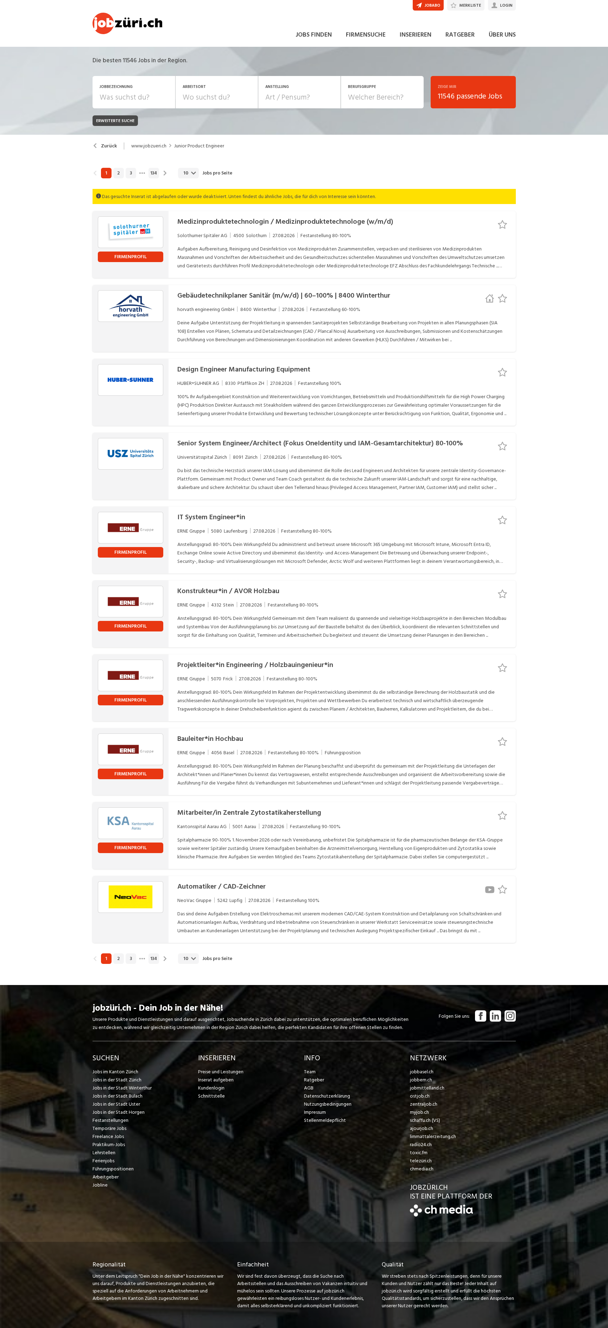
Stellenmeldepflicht (325, 1120)
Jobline (100, 1185)
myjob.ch (419, 1112)
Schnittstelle (211, 1096)
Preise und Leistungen (220, 1072)
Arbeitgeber (106, 1177)
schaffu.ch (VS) (425, 1120)
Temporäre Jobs (109, 1128)
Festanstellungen (110, 1120)
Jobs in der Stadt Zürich (117, 1080)
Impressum (315, 1112)
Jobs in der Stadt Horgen (119, 1112)
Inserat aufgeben (216, 1080)
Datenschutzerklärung (327, 1096)
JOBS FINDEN (314, 35)
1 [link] (106, 173)
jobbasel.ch (421, 1072)
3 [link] (131, 173)
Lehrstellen (104, 1153)
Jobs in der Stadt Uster (116, 1104)
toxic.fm (419, 1153)
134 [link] (153, 173)
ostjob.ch (420, 1096)
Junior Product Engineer (199, 146)
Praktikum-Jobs (109, 1144)
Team (310, 1072)
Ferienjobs (103, 1161)
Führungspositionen (113, 1169)
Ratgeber (314, 1080)
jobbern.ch (421, 1080)
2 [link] (118, 173)
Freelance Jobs (108, 1136)
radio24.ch (421, 1144)
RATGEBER (460, 35)
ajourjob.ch (421, 1128)
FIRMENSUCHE (366, 35)
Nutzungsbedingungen (328, 1104)
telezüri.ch (421, 1161)
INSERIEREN (415, 35)
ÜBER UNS (502, 35)
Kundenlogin (211, 1088)
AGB (309, 1088)
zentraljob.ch (423, 1104)
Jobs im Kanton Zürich (115, 1072)
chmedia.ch (421, 1169)
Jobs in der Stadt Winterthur (122, 1088)
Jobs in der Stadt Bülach (117, 1096)
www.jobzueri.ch (148, 146)
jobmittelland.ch (427, 1088)
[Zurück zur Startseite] (441, 1215)
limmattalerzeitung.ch (433, 1136)
